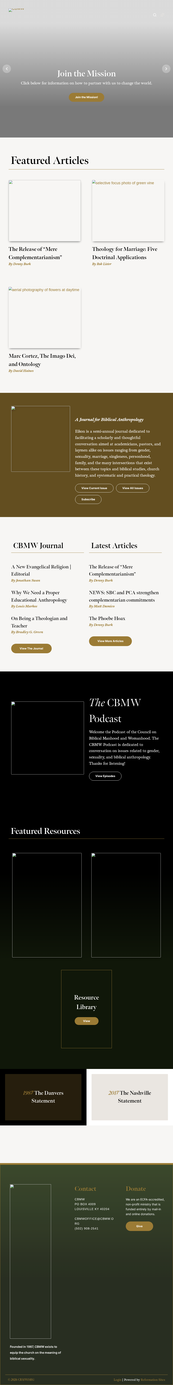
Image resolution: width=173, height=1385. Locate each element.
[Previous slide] (7, 69)
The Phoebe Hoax (107, 619)
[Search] (154, 15)
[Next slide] (166, 69)
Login (117, 1380)
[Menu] (162, 15)
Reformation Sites (153, 1380)
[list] (86, 69)
